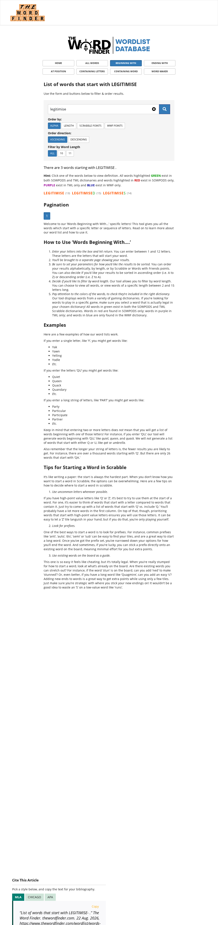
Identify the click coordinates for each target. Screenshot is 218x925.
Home (58, 63)
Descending (78, 139)
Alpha (54, 125)
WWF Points (115, 125)
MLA (18, 897)
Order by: (55, 119)
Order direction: (59, 133)
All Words (92, 63)
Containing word (126, 71)
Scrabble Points (90, 125)
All (52, 153)
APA (50, 897)
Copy (95, 906)
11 (70, 153)
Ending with (160, 63)
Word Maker (160, 71)
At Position (58, 71)
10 (61, 153)
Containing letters (92, 71)
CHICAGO (34, 897)
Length (69, 125)
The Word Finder (27, 12)
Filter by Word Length (64, 147)
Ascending (57, 139)
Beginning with (126, 63)
